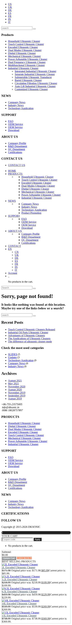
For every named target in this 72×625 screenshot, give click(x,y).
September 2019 (16, 395)
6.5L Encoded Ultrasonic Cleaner (19, 591)
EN (10, 249)
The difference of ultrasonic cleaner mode (30, 341)
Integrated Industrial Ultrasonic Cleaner (35, 71)
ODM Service (15, 124)
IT (9, 22)
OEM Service (15, 127)
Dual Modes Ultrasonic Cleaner (25, 50)
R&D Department (17, 146)
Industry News (16, 105)
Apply (37, 539)
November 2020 (16, 386)
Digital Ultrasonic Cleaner (22, 53)
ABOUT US (15, 230)
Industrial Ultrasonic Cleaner (23, 68)
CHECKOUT (24, 558)
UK (10, 7)
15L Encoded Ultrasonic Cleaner (19, 615)
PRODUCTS (15, 173)
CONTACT (14, 246)
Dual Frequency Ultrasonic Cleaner (27, 62)
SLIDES (12, 354)
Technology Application (20, 108)
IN (9, 19)
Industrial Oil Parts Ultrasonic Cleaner (28, 332)
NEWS (12, 200)
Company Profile (17, 143)
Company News (16, 102)
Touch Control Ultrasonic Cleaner (26, 44)
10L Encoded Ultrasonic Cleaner (19, 603)
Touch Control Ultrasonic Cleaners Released (31, 329)
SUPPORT (14, 215)
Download (13, 130)
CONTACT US (16, 165)
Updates (12, 357)
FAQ (10, 121)
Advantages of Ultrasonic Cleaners (26, 335)
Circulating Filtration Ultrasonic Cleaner (36, 83)
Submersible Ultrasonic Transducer (33, 77)
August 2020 (15, 389)
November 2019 (16, 392)
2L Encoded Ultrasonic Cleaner (18, 567)
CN (17, 252)
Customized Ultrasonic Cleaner (31, 89)
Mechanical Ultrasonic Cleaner (24, 56)
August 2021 (15, 380)
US (10, 4)
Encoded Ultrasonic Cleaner (23, 47)
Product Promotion (31, 212)
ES (9, 13)
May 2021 (13, 383)
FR (9, 16)
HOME (12, 170)
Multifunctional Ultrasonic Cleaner (26, 65)
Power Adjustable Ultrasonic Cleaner (27, 59)
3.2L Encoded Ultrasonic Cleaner (19, 579)
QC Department (16, 149)
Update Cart (9, 558)
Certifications (15, 152)
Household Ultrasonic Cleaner (24, 41)
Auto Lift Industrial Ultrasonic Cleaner (35, 86)
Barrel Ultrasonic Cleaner (28, 80)
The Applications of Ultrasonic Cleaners (29, 338)
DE (10, 10)
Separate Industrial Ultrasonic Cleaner (35, 74)
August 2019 (15, 398)
